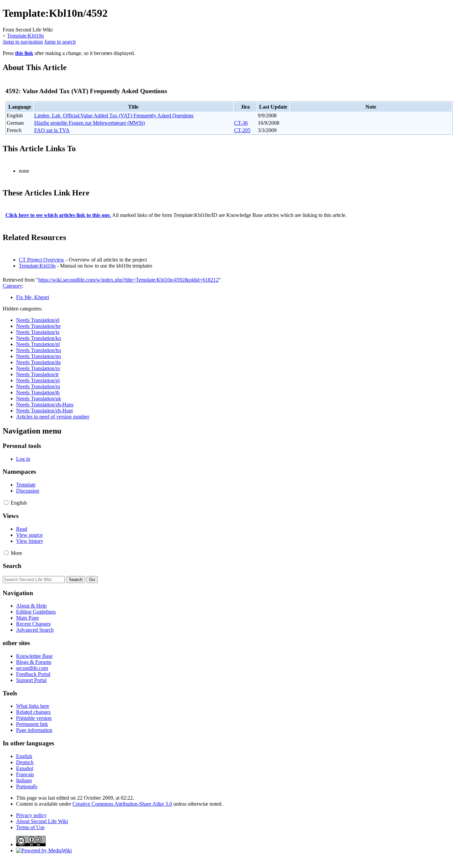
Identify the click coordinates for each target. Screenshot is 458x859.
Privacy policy (31, 815)
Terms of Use (30, 827)
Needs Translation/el (37, 320)
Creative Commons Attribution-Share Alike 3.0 (122, 804)
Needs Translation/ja (37, 332)
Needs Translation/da (38, 362)
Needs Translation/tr (37, 374)
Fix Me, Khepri (32, 297)
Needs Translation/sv (38, 368)
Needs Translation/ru (38, 386)
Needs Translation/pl (38, 380)
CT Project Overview (41, 260)
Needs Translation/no (38, 356)
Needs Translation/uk (38, 398)
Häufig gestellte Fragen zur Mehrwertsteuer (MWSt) (89, 123)
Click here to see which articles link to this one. (58, 215)
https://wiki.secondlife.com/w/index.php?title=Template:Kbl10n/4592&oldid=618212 (128, 280)
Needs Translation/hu (38, 350)
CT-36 (241, 123)
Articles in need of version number (52, 416)
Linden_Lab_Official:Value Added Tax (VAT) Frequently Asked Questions (113, 115)
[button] (6, 502)
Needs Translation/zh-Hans (44, 404)
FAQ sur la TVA (52, 130)
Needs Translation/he (38, 326)
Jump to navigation (23, 42)
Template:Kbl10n (25, 36)
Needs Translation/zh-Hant (44, 410)
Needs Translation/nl (38, 344)
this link (24, 53)
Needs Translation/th (38, 392)
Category (12, 286)
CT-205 (242, 130)
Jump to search (60, 42)
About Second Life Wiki (42, 821)
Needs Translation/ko (38, 338)
